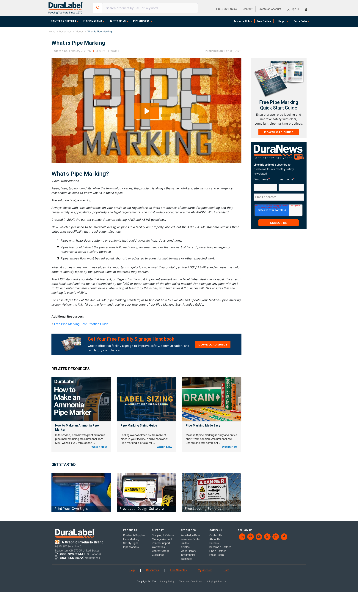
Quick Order (300, 21)
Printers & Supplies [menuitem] (134, 535)
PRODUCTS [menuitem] (130, 530)
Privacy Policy (167, 581)
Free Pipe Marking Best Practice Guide (81, 324)
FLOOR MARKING (92, 21)
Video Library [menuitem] (188, 550)
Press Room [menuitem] (216, 554)
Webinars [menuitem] (186, 558)
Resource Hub (241, 21)
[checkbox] (278, 203)
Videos (80, 31)
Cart (226, 570)
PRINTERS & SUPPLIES (63, 21)
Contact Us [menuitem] (215, 535)
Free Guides (264, 21)
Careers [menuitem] (214, 543)
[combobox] (145, 8)
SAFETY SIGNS (117, 21)
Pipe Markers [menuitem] (131, 547)
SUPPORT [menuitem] (158, 530)
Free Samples (178, 570)
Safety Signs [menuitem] (130, 543)
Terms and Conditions (190, 581)
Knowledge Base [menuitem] (190, 535)
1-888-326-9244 (226, 8)
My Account (205, 570)
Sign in (294, 8)
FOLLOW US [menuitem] (245, 530)
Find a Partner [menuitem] (217, 550)
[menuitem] (242, 536)
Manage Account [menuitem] (162, 539)
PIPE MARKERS (141, 21)
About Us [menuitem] (214, 539)
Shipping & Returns (216, 581)
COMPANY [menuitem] (215, 530)
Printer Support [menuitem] (161, 543)
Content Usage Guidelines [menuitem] (160, 552)
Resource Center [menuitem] (190, 539)
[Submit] (97, 7)
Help (281, 21)
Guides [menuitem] (185, 543)
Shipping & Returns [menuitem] (163, 535)
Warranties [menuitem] (158, 547)
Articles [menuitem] (185, 547)
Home (51, 31)
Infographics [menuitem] (188, 554)
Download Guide (212, 344)
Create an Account (269, 8)
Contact (247, 8)
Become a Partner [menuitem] (220, 547)
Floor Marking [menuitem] (131, 539)
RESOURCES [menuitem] (188, 530)
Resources (65, 31)
